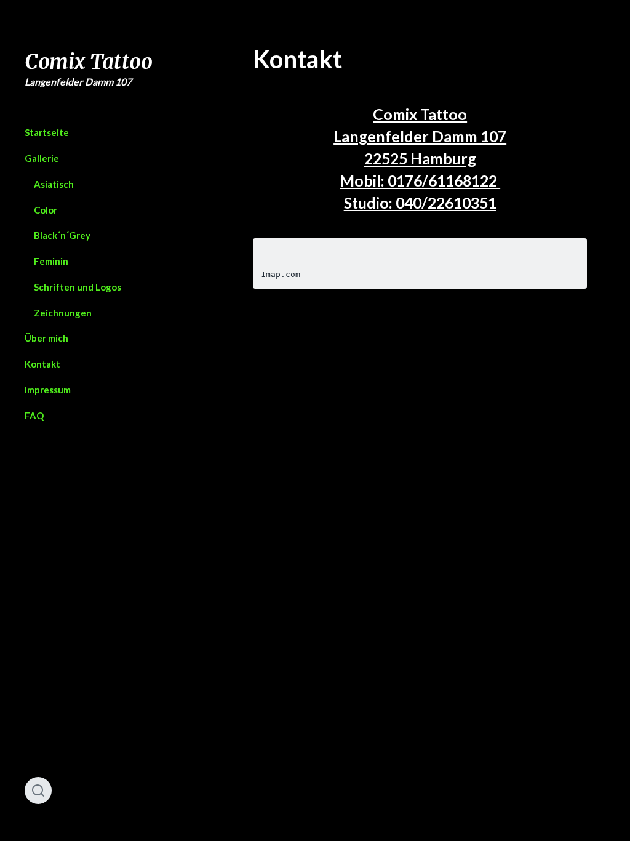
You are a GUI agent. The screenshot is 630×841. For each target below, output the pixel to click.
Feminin (51, 261)
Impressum (48, 389)
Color (45, 209)
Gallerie (42, 158)
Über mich (46, 338)
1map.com (280, 274)
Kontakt (42, 363)
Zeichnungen (63, 312)
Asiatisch (54, 184)
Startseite (47, 132)
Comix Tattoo (89, 61)
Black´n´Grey (62, 235)
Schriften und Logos (77, 286)
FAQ (34, 415)
